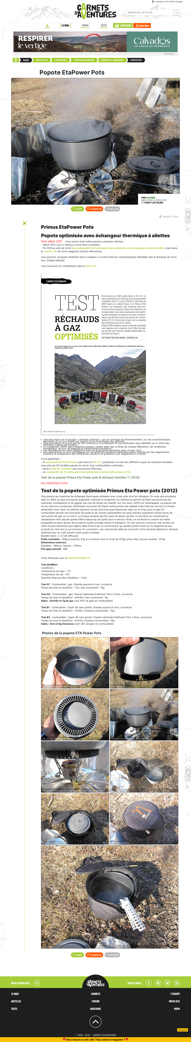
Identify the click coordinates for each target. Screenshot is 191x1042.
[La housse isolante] (144, 766)
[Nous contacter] (35, 985)
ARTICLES (16, 1001)
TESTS (104, 25)
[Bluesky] (165, 985)
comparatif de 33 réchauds (61, 462)
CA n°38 (91, 265)
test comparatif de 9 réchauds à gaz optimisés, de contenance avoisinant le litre (118, 248)
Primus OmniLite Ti (78, 557)
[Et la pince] (109, 897)
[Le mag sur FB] (147, 985)
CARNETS (95, 993)
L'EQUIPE (175, 993)
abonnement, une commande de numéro (72, 1039)
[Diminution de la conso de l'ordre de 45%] (144, 714)
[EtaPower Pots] (144, 662)
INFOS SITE (174, 1001)
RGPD (177, 1008)
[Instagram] (156, 985)
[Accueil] (47, 25)
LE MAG (65, 25)
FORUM (95, 1001)
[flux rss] (175, 985)
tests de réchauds (61, 468)
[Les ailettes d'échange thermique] (75, 714)
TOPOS (85, 25)
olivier (150, 197)
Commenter (96, 209)
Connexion (143, 25)
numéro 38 (50, 251)
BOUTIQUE (126, 25)
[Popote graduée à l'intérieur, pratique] (75, 662)
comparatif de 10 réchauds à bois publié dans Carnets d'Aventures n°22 (88, 471)
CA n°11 (97, 462)
